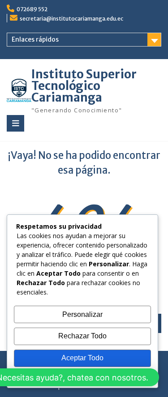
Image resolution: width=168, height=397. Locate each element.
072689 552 (32, 9)
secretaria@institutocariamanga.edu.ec (71, 18)
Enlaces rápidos (35, 39)
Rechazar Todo (82, 336)
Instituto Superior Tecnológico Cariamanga (84, 86)
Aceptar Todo (82, 358)
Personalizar (82, 314)
